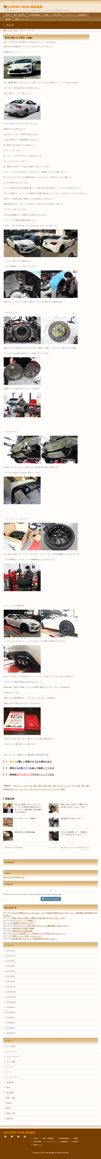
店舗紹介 (76, 1141)
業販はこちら (37, 1145)
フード (9, 1072)
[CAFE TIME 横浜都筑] (22, 7)
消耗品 (9, 1103)
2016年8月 (11, 1012)
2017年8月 (11, 951)
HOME (35, 1138)
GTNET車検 (37, 1141)
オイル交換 (11, 1046)
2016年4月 (11, 1033)
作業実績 (10, 1082)
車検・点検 (11, 1113)
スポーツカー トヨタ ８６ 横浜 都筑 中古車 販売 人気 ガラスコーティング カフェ (44, 786)
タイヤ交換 (11, 1062)
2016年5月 (11, 1028)
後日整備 (10, 1093)
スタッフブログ (51, 42)
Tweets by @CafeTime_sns (13, 877)
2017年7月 (11, 956)
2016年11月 (11, 997)
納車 (8, 1108)
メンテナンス (12, 1077)
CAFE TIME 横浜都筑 (48, 1153)
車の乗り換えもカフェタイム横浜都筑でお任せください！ (34, 939)
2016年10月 (11, 1002)
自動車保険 (64, 1141)
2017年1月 (11, 987)
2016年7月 (11, 1018)
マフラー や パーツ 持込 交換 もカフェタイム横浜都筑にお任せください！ (41, 926)
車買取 (76, 1138)
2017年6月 (11, 961)
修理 (8, 1087)
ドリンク (10, 1067)
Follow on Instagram (52, 899)
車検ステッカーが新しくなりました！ (27, 936)
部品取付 (10, 1118)
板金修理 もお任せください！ (71, 818)
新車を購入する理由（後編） (23, 928)
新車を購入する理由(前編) (25, 832)
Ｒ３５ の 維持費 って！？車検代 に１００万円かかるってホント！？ (39, 933)
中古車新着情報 (63, 1138)
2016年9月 (11, 1007)
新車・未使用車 (48, 1138)
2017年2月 (11, 982)
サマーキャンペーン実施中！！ (27, 818)
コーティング (12, 1051)
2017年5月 (11, 966)
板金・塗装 (11, 1098)
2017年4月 (11, 971)
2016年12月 (11, 992)
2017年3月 (11, 976)
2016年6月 (11, 1023)
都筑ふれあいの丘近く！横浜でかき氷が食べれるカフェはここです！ (39, 918)
